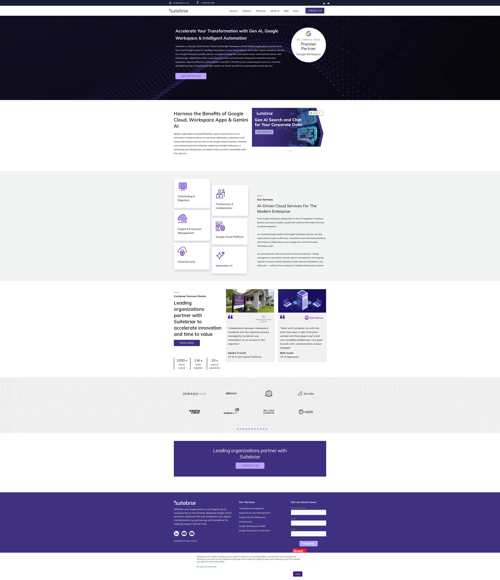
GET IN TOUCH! (190, 76)
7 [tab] (255, 429)
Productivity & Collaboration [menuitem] (252, 517)
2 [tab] (240, 429)
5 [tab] (249, 429)
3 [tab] (243, 429)
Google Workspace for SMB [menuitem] (252, 526)
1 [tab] (238, 429)
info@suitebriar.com (181, 3)
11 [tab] (266, 429)
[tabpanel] (194, 402)
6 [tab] (252, 429)
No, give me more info (206, 566)
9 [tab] (260, 429)
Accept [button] (297, 574)
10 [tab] (263, 429)
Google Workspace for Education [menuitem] (254, 530)
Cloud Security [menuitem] (245, 521)
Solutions (246, 11)
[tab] (288, 150)
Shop (295, 11)
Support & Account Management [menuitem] (254, 512)
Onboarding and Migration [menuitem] (251, 508)
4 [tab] (246, 429)
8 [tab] (258, 429)
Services (234, 11)
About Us (274, 11)
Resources (261, 11)
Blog (286, 11)
